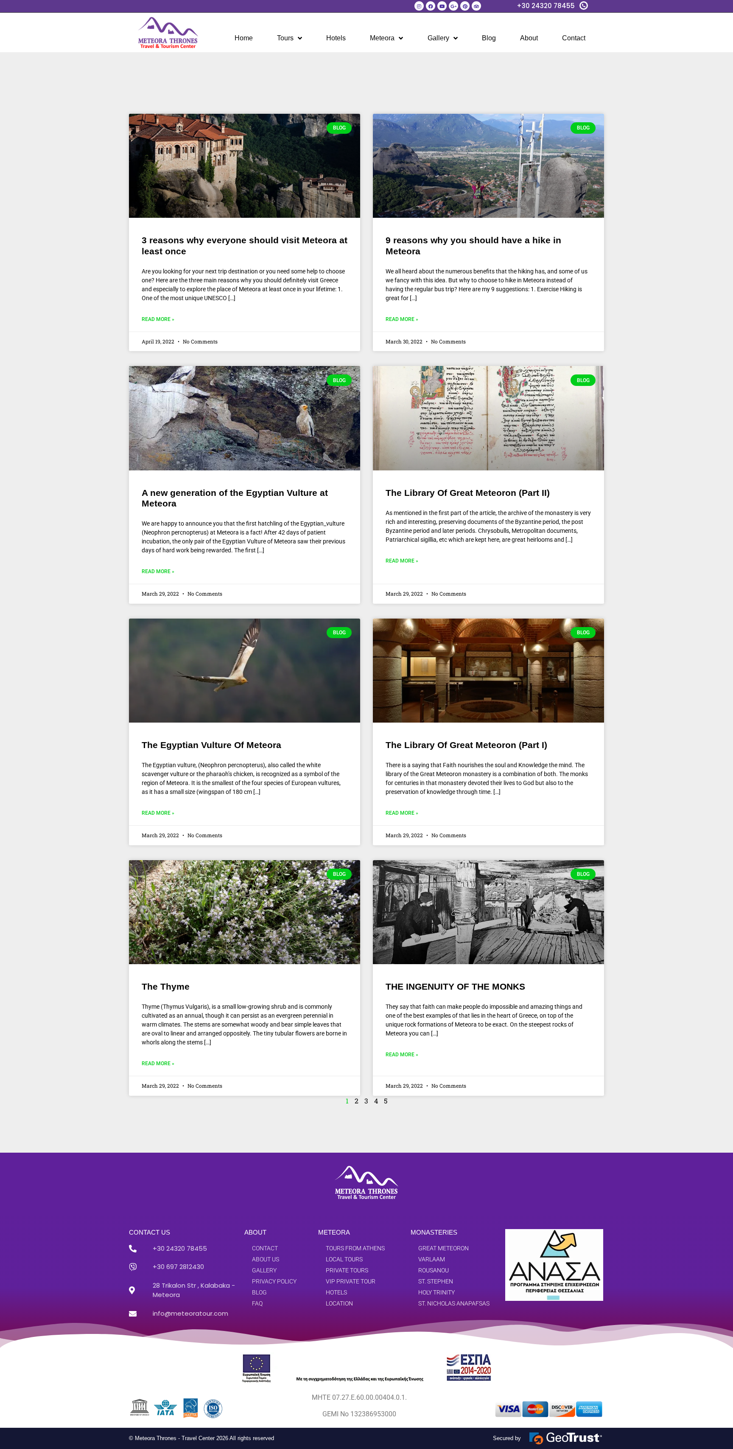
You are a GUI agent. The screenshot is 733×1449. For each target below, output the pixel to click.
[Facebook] (430, 6)
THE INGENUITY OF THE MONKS (455, 986)
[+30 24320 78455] (583, 5)
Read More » (158, 319)
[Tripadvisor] (476, 6)
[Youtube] (442, 6)
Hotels (336, 38)
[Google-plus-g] (453, 6)
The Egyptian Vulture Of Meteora (211, 745)
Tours (285, 38)
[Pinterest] (465, 6)
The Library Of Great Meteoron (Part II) (468, 493)
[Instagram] (419, 6)
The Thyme (166, 986)
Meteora (382, 38)
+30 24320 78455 (546, 5)
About (529, 38)
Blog (489, 38)
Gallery (438, 38)
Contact (573, 38)
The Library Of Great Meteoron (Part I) (466, 745)
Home (244, 38)
